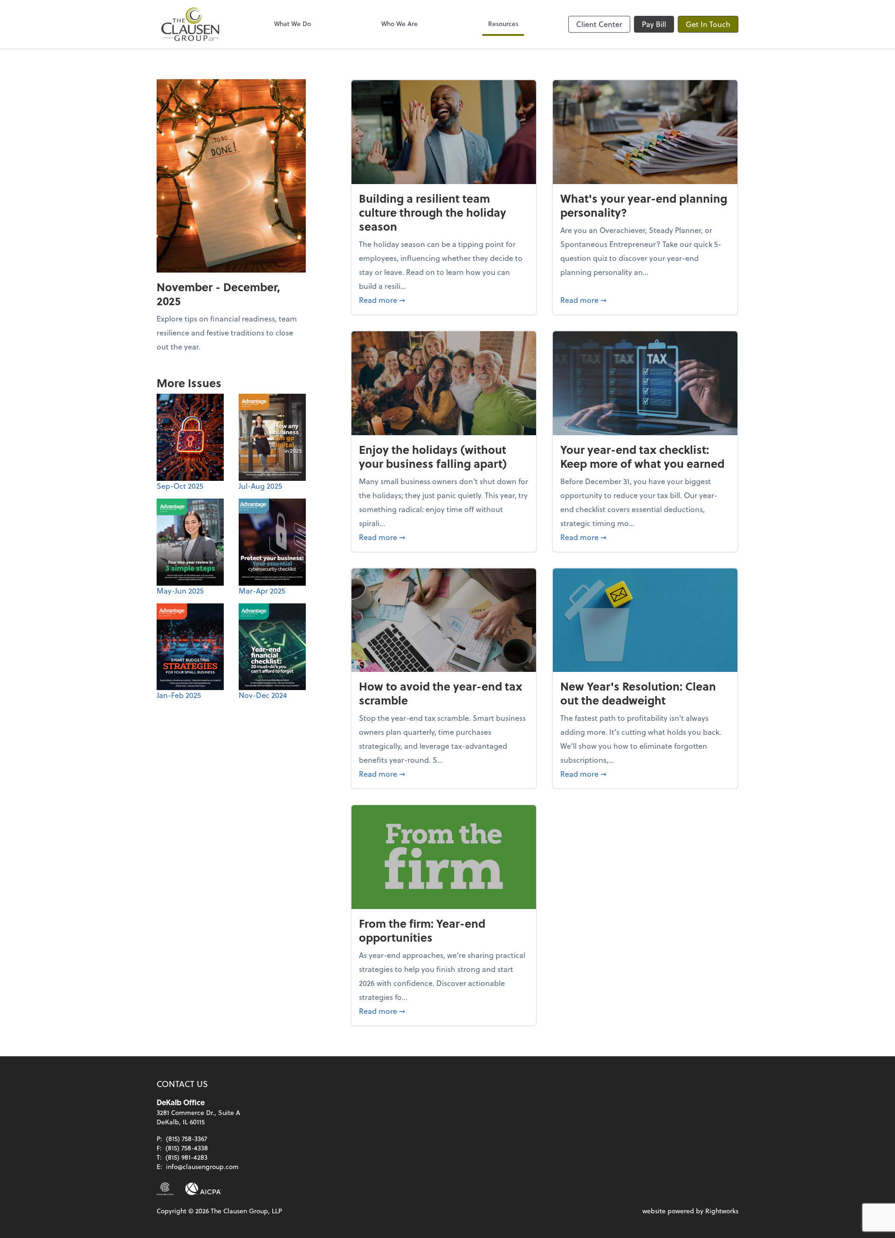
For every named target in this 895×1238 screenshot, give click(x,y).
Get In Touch (708, 24)
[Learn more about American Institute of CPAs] (203, 1189)
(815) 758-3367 (186, 1138)
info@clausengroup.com (202, 1166)
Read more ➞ (444, 299)
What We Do (292, 23)
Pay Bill (654, 24)
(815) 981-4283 (186, 1157)
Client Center (599, 24)
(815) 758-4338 (186, 1148)
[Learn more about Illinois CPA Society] (165, 1189)
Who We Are (399, 23)
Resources (503, 23)
